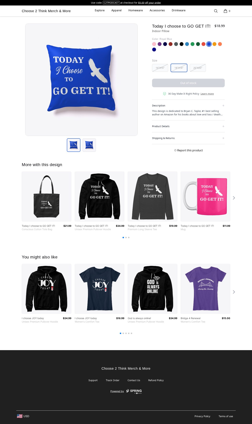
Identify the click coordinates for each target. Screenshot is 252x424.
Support (93, 380)
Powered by (117, 391)
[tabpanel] (81, 79)
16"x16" (160, 67)
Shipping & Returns (163, 138)
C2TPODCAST (111, 2)
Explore (100, 10)
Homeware (135, 10)
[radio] (160, 68)
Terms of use (226, 416)
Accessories (157, 10)
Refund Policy (156, 380)
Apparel (116, 10)
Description (158, 105)
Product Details (161, 126)
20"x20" (197, 67)
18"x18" (179, 67)
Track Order (112, 380)
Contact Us (134, 380)
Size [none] (154, 60)
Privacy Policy (202, 416)
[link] (46, 196)
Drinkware (178, 10)
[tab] (73, 145)
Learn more (207, 93)
